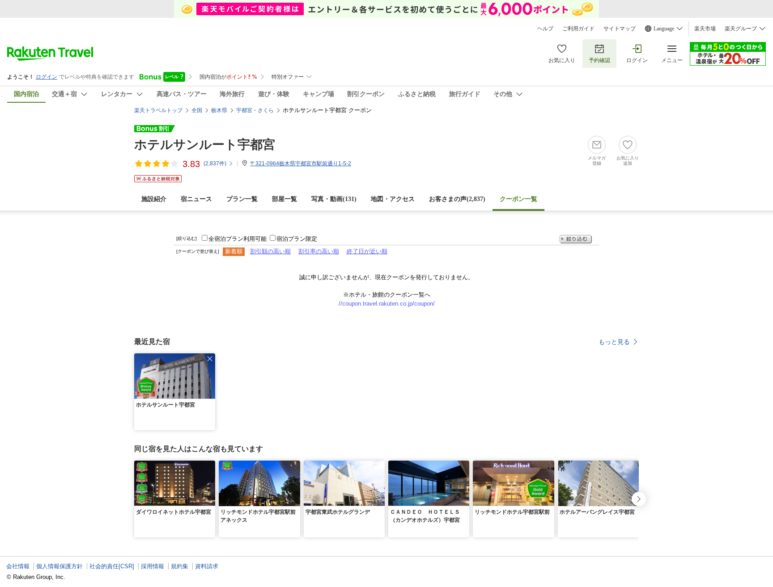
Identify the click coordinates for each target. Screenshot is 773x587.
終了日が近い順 (367, 251)
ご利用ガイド (578, 28)
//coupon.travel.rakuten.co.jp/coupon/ (387, 303)
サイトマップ (619, 28)
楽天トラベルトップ (158, 110)
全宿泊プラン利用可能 (237, 238)
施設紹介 (153, 199)
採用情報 (152, 566)
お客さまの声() (457, 199)
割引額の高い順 (270, 251)
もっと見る (614, 341)
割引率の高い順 (318, 251)
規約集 (179, 566)
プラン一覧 (242, 199)
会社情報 (18, 566)
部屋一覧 (284, 199)
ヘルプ (545, 28)
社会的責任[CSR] (111, 566)
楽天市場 (705, 28)
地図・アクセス (393, 199)
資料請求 (206, 566)
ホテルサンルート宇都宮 (204, 144)
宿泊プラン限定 (296, 238)
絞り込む (576, 239)
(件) (215, 163)
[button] (209, 358)
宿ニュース (196, 199)
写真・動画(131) (334, 199)
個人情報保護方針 (59, 566)
